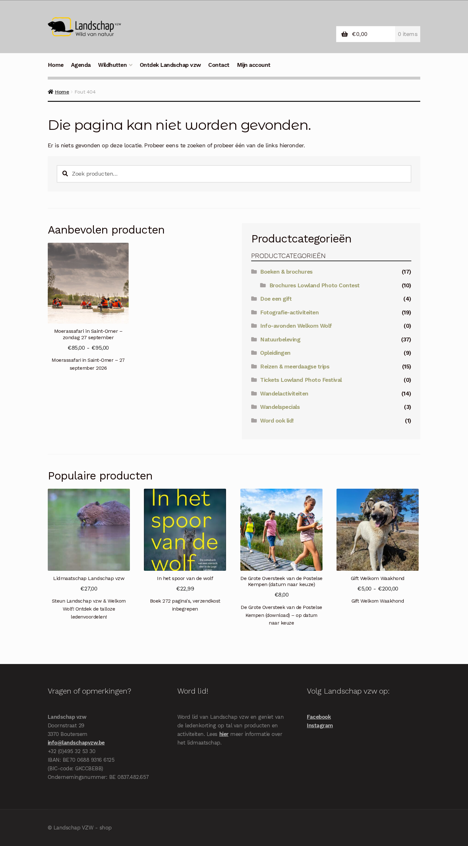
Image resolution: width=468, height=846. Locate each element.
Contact (219, 65)
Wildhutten (112, 65)
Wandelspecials (280, 407)
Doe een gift (276, 299)
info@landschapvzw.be (76, 742)
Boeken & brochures (286, 272)
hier (224, 734)
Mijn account (254, 65)
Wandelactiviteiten (284, 393)
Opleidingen (275, 353)
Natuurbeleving (280, 339)
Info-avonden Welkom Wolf (296, 326)
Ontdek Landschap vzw (170, 65)
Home (56, 65)
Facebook (319, 717)
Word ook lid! (277, 420)
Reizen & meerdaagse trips (294, 366)
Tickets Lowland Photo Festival (301, 380)
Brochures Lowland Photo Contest (314, 285)
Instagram (320, 725)
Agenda (81, 65)
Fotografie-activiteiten (289, 312)
